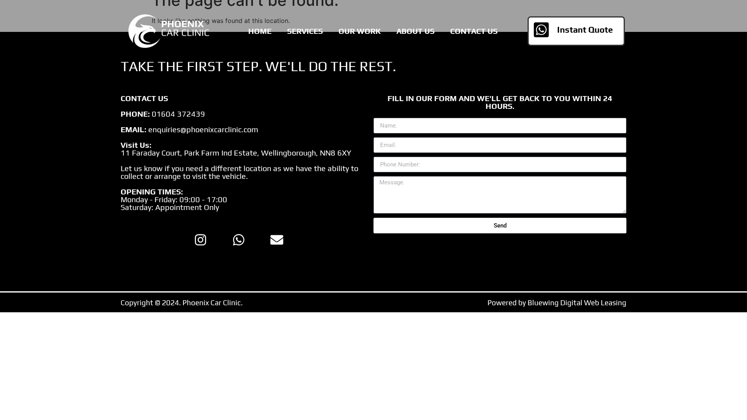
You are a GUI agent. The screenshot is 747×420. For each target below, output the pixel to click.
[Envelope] (276, 239)
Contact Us (474, 30)
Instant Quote (585, 29)
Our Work (359, 30)
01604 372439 (178, 113)
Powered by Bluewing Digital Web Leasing (556, 302)
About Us (415, 30)
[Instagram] (200, 239)
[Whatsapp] (238, 239)
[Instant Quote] (541, 29)
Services (305, 30)
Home (260, 30)
